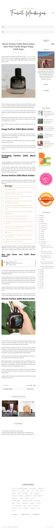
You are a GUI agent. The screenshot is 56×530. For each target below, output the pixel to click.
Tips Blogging (19, 505)
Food (37, 490)
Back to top (50, 527)
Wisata (29, 505)
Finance (22, 490)
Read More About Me (46, 79)
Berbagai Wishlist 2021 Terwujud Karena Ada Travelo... (45, 257)
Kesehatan (21, 495)
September (43, 227)
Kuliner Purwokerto (38, 495)
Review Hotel (37, 500)
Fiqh (33, 490)
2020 (40, 271)
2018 (40, 275)
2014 (40, 283)
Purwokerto (25, 500)
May (41, 235)
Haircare (14, 493)
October (42, 225)
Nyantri (32, 498)
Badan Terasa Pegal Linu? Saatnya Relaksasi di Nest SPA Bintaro (49, 128)
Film (18, 490)
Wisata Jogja (35, 505)
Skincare (18, 503)
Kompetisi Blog (28, 495)
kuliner (13, 510)
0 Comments (6, 385)
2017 (40, 277)
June (42, 233)
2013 (40, 285)
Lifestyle (21, 498)
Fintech (28, 490)
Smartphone (25, 503)
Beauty (18, 40)
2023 (40, 219)
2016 (40, 279)
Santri (13, 503)
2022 (40, 221)
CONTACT (15, 514)
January (42, 243)
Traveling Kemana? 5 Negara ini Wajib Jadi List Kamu (48, 136)
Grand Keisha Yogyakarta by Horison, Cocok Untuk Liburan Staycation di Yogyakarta (46, 145)
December (43, 223)
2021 (40, 269)
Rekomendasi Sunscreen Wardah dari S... (26, 414)
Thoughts (38, 503)
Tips (13, 505)
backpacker (32, 508)
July (41, 231)
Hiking (31, 493)
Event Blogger (32, 488)
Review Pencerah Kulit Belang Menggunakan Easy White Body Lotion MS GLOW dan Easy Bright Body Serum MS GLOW (18, 207)
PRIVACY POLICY (25, 514)
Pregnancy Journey (16, 500)
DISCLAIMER (35, 514)
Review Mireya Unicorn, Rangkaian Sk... (9, 414)
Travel (25, 505)
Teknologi (32, 503)
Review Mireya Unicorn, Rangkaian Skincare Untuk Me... (46, 247)
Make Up (27, 498)
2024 (40, 217)
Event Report (40, 488)
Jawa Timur (14, 495)
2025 (40, 215)
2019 (40, 273)
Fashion (13, 490)
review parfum (29, 56)
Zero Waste (25, 508)
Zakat (20, 508)
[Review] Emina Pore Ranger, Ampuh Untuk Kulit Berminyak (49, 121)
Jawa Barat (36, 493)
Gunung (41, 490)
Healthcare (25, 493)
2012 (40, 287)
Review (31, 500)
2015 (40, 281)
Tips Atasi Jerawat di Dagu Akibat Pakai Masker (16, 218)
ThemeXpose (14, 527)
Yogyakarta (14, 508)
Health (19, 493)
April (42, 237)
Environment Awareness (22, 488)
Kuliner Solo (15, 498)
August (42, 229)
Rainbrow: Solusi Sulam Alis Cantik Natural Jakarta (17, 216)
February (43, 241)
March (42, 239)
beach (38, 508)
